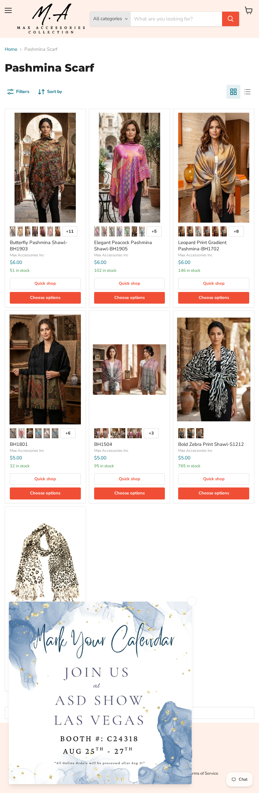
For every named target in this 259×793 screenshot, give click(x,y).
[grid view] (233, 92)
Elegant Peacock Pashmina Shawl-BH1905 (123, 245)
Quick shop (45, 283)
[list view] (247, 92)
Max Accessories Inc (27, 255)
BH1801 (19, 444)
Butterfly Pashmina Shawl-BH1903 (38, 245)
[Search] (230, 19)
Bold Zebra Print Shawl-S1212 (211, 444)
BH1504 (103, 444)
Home (11, 49)
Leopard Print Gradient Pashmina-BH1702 (202, 245)
